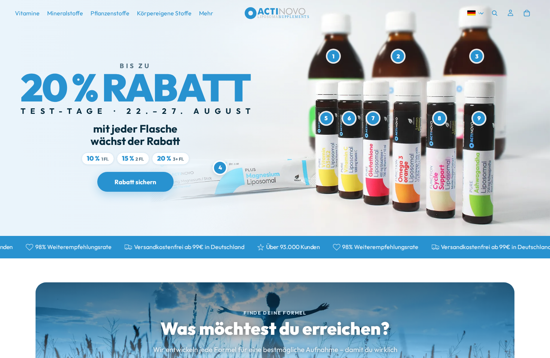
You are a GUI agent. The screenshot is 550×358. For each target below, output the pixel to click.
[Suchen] (494, 13)
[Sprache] (474, 13)
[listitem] (206, 13)
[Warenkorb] (527, 13)
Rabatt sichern (135, 182)
